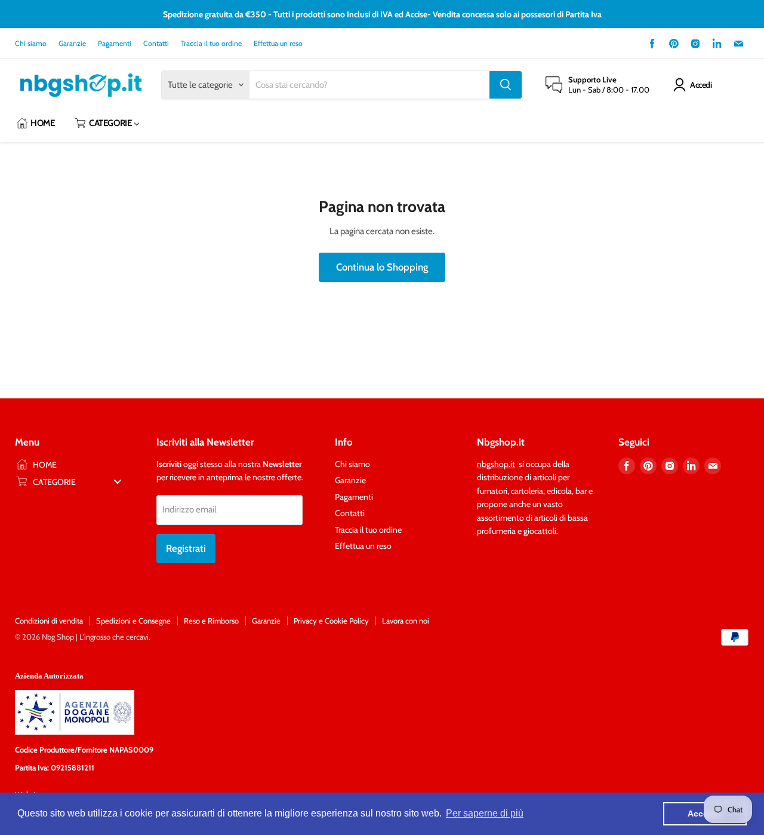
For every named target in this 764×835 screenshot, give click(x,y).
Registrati (186, 548)
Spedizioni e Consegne (133, 620)
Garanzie (72, 43)
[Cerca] (505, 85)
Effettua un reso (278, 43)
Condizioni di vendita (49, 620)
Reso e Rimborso (211, 620)
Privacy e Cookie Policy (331, 620)
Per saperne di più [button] (484, 813)
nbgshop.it (496, 464)
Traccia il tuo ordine (211, 43)
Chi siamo (31, 43)
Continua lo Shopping (382, 267)
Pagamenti (114, 43)
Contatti (156, 43)
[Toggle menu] (117, 481)
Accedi (700, 84)
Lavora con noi (405, 620)
